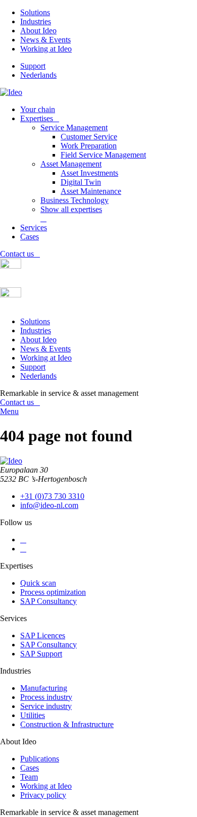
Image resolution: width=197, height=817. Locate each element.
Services (33, 227)
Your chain (37, 109)
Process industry (46, 697)
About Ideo (38, 30)
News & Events (45, 39)
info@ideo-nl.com (49, 505)
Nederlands (38, 75)
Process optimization (53, 592)
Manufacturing (43, 688)
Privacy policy (43, 795)
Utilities (32, 715)
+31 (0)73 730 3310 (52, 496)
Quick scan (38, 583)
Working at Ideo (46, 48)
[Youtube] (23, 548)
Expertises (36, 118)
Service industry (46, 706)
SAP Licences (42, 635)
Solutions (35, 12)
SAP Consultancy (48, 601)
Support (32, 66)
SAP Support (41, 653)
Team (29, 777)
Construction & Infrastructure (67, 724)
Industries (35, 21)
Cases (29, 236)
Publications (39, 758)
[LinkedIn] (23, 539)
